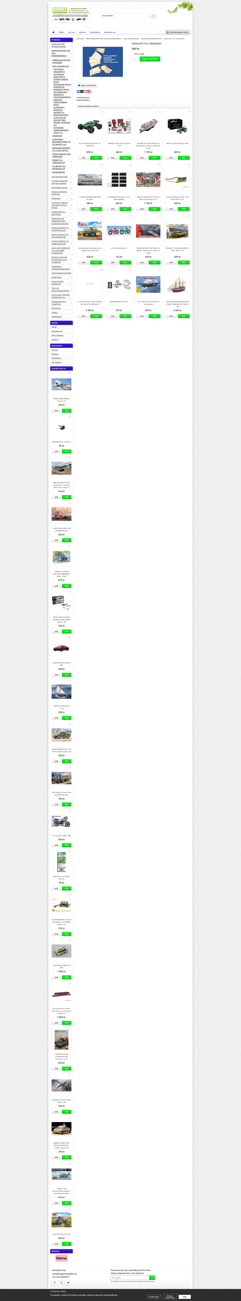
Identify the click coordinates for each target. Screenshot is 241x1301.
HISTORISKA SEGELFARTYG (59, 75)
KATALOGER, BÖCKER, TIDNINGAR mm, (61, 296)
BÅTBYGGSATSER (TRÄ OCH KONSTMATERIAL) (61, 53)
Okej (185, 1297)
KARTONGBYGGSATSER (61, 273)
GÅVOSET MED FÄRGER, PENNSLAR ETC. (61, 122)
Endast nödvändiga (170, 1297)
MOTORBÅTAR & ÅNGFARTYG (60, 93)
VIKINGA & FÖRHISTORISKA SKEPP (60, 102)
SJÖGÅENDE (57, 136)
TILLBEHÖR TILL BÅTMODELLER (59, 167)
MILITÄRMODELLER (60, 187)
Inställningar (153, 1297)
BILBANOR (56, 198)
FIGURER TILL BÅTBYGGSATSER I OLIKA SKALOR (61, 115)
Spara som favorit (88, 85)
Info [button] (56, 410)
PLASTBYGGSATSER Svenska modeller (60, 182)
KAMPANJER (57, 316)
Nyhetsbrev (95, 32)
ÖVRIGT (55, 312)
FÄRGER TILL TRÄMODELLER (58, 161)
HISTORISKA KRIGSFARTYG (59, 70)
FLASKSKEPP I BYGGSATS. (59, 108)
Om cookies (56, 362)
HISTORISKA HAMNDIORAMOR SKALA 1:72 (61, 130)
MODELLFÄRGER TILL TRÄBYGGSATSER (60, 242)
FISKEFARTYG (58, 87)
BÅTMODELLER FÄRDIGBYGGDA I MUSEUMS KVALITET (60, 221)
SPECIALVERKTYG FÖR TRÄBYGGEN (61, 155)
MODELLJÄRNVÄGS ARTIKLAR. (59, 193)
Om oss (71, 32)
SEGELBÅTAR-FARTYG (62, 84)
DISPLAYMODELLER (60, 66)
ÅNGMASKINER (58, 172)
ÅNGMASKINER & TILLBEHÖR (59, 302)
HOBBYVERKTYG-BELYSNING (59, 213)
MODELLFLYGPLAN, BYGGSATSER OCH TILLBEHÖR (60, 260)
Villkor (61, 32)
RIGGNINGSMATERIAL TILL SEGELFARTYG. (61, 149)
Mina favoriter (58, 335)
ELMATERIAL (57, 277)
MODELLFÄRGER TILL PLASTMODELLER (60, 229)
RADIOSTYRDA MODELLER (58, 282)
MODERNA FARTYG (61, 89)
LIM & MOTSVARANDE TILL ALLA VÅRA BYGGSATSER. (61, 250)
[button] (66, 411)
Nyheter (82, 32)
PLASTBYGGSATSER (60, 177)
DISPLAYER (56, 308)
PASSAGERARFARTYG (62, 97)
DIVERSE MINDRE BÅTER (60, 80)
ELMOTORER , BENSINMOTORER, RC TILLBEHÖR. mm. (61, 142)
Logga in (55, 339)
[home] (53, 32)
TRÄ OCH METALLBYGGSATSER (60, 289)
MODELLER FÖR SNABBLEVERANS (59, 45)
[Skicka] (152, 1277)
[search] (153, 15)
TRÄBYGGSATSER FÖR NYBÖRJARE (61, 61)
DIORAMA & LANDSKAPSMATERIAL (61, 267)
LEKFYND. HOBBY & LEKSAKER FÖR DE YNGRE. (60, 205)
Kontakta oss (109, 32)
